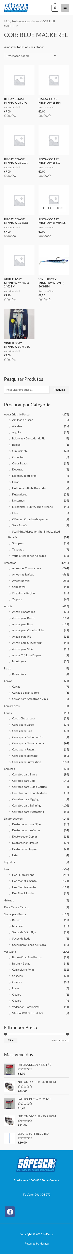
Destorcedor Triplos (24, 849)
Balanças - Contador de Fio (28, 438)
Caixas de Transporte (25, 692)
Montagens (19, 661)
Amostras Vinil (21, 580)
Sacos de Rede (21, 938)
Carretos (9, 768)
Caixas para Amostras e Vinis (30, 698)
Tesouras (18, 549)
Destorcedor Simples (25, 842)
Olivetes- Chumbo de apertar (30, 519)
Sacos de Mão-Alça (24, 932)
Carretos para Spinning (26, 805)
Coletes (17, 982)
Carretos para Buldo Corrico (29, 786)
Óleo (15, 513)
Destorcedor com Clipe (26, 824)
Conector (18, 457)
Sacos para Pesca (15, 914)
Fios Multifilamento (24, 887)
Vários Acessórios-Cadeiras (29, 555)
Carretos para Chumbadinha (29, 793)
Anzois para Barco (23, 618)
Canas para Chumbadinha (28, 743)
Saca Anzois (19, 525)
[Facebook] (10, 1211)
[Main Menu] (65, 8)
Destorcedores (13, 818)
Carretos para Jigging (25, 799)
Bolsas (16, 920)
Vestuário (10, 951)
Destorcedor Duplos (25, 836)
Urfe (14, 855)
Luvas (15, 988)
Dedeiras (17, 469)
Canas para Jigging (23, 749)
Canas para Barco (23, 724)
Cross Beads (20, 463)
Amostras (10, 562)
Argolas (17, 432)
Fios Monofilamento (24, 880)
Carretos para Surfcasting (28, 811)
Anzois (8, 606)
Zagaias (17, 599)
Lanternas (18, 500)
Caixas (8, 681)
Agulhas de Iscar (22, 419)
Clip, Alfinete (20, 451)
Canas (8, 713)
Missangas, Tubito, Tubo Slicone (32, 506)
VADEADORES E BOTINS (27, 1013)
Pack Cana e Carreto (16, 907)
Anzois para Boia (22, 624)
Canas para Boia (22, 731)
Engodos (9, 862)
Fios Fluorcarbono (23, 874)
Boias (7, 668)
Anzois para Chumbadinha (28, 630)
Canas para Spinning (25, 755)
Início (7, 21)
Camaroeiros (12, 706)
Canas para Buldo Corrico (28, 737)
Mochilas (17, 926)
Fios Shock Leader (23, 893)
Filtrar (11, 1040)
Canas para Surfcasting (26, 762)
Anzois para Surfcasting (27, 642)
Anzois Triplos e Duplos (26, 655)
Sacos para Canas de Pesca (29, 944)
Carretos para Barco (24, 774)
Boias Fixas (19, 674)
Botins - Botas (21, 963)
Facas (15, 482)
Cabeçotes (19, 586)
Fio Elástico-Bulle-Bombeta (29, 488)
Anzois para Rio (21, 636)
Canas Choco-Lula (23, 718)
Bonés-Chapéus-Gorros (27, 957)
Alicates (17, 426)
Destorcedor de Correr (26, 830)
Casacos (17, 975)
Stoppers (18, 543)
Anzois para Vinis (22, 649)
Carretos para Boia (23, 780)
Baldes (16, 444)
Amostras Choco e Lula (26, 568)
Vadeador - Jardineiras (26, 1006)
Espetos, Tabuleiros (24, 475)
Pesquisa (59, 389)
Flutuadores (19, 494)
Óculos (16, 994)
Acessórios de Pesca (17, 414)
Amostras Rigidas (23, 574)
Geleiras (9, 900)
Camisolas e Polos (23, 969)
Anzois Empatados (23, 611)
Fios (6, 869)
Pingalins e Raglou (23, 593)
